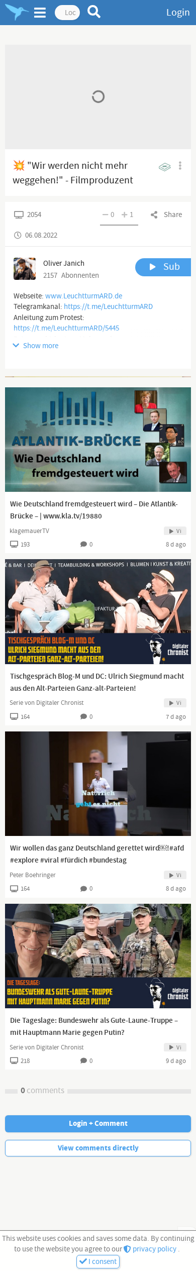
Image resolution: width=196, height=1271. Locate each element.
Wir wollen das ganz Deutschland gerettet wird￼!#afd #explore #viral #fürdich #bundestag (97, 854)
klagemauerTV (29, 531)
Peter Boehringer (33, 875)
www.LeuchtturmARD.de (83, 296)
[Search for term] (94, 12)
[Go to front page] (17, 12)
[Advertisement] (98, 376)
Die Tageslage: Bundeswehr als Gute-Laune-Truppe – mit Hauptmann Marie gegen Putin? (94, 1027)
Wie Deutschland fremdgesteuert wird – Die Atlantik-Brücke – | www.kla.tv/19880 (94, 510)
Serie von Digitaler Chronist (46, 703)
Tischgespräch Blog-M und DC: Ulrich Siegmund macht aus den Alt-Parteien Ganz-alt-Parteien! (97, 683)
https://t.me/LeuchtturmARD (108, 306)
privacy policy (154, 1249)
